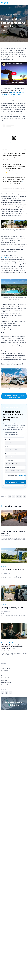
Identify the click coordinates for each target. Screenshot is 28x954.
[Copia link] (24, 496)
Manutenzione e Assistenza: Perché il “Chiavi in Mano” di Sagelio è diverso (12, 608)
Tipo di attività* (9, 460)
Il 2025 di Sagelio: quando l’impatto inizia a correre (12, 570)
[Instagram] (2, 692)
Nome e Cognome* (10, 439)
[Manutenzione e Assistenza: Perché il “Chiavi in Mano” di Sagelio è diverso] (14, 593)
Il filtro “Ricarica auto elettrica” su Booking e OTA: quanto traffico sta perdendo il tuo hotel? (12, 646)
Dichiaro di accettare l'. (16, 476)
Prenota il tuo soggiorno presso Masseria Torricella (14, 396)
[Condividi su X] (17, 496)
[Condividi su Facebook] (13, 496)
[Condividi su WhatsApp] (9, 496)
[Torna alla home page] (4, 2)
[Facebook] (6, 692)
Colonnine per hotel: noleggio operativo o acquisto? (14, 532)
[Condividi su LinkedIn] (20, 496)
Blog (2, 14)
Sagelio (3, 33)
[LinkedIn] (10, 692)
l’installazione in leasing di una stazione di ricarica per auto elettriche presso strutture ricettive (13, 95)
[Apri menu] (25, 2)
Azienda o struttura (10, 467)
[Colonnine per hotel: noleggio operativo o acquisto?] (14, 517)
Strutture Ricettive (12, 33)
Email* (7, 446)
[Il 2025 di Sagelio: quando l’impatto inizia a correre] (14, 555)
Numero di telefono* (10, 453)
